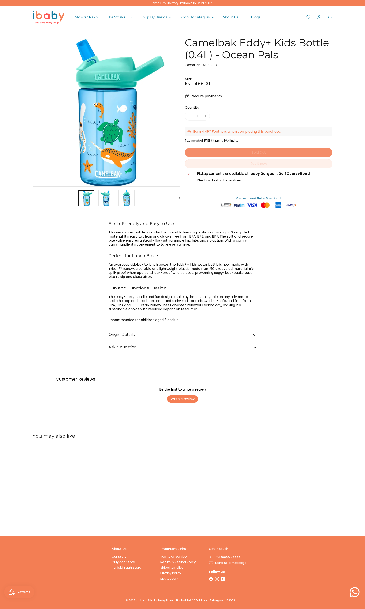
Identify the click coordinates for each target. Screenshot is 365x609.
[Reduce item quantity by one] (189, 116)
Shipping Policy (171, 567)
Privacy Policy (170, 573)
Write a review (183, 398)
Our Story (119, 556)
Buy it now (258, 163)
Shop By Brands (154, 17)
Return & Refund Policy (178, 562)
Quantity (192, 107)
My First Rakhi (87, 17)
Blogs (255, 17)
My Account (169, 578)
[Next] (177, 198)
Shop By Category (195, 17)
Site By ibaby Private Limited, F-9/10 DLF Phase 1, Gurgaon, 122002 (191, 600)
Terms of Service (173, 556)
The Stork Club (119, 17)
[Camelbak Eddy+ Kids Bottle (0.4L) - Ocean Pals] (56, 484)
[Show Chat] (355, 592)
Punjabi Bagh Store (126, 567)
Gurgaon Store (123, 562)
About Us (231, 17)
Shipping (217, 141)
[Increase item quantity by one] (205, 116)
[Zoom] (106, 112)
